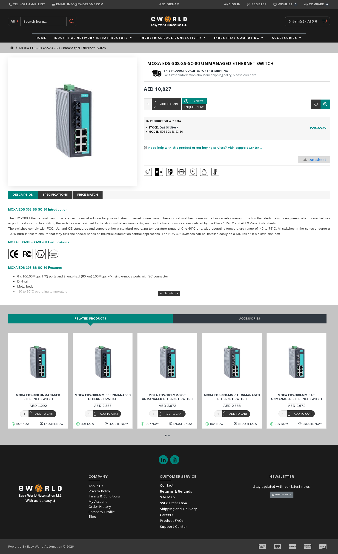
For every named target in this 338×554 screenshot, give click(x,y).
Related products (90, 319)
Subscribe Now (283, 494)
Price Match (87, 195)
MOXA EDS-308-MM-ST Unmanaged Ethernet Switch (232, 397)
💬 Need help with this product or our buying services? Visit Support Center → (203, 148)
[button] (165, 435)
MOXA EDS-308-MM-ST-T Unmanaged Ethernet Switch (296, 397)
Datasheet (317, 160)
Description (23, 195)
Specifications (55, 195)
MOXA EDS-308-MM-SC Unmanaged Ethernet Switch (103, 397)
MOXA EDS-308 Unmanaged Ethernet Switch (38, 397)
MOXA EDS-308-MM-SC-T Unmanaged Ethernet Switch (167, 397)
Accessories (249, 319)
